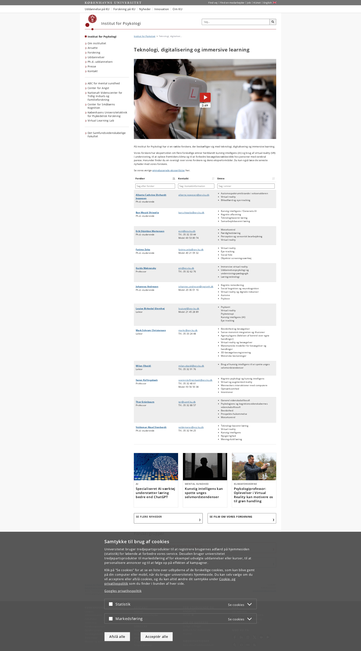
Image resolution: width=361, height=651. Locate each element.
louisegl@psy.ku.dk (188, 308)
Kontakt (93, 71)
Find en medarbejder (232, 2)
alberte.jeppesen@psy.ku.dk (193, 194)
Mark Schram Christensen (151, 330)
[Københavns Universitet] (91, 22)
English (267, 2)
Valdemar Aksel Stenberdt (151, 427)
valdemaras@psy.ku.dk (191, 427)
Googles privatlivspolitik (123, 591)
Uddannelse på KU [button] (97, 9)
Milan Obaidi (143, 365)
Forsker (140, 178)
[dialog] (180, 591)
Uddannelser (96, 57)
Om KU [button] (177, 9)
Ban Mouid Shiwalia (147, 212)
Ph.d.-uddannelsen (100, 61)
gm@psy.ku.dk (186, 268)
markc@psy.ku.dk (188, 330)
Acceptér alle (156, 636)
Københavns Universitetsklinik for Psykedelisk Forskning (107, 114)
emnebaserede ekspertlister (168, 170)
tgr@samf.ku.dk (187, 401)
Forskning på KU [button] (124, 9)
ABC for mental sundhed (104, 83)
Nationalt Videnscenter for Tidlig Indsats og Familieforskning (105, 96)
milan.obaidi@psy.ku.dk (191, 365)
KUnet (257, 2)
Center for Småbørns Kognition (101, 106)
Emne (220, 178)
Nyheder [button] (145, 9)
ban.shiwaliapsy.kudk (191, 212)
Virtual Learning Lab (101, 120)
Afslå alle (117, 636)
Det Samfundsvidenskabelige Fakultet (107, 134)
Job (249, 2)
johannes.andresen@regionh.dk (195, 286)
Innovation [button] (161, 9)
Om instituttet (97, 43)
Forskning (94, 52)
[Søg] (272, 22)
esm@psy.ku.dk (186, 231)
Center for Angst (98, 88)
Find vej (212, 2)
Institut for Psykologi (102, 36)
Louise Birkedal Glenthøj (150, 308)
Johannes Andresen (147, 286)
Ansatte (93, 48)
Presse (92, 66)
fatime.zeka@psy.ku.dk (190, 249)
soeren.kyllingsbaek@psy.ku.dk (195, 380)
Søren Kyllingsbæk (147, 380)
